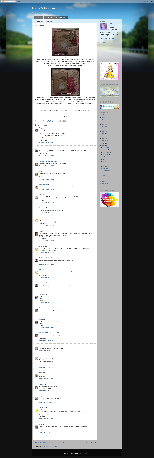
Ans (40, 424)
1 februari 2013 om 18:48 (46, 390)
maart (105, 164)
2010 (103, 186)
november (106, 147)
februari (105, 166)
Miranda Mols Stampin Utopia (48, 161)
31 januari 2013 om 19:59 (46, 156)
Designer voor (49, 17)
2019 (103, 131)
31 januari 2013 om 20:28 (46, 202)
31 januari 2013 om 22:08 (46, 314)
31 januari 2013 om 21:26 (46, 264)
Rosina (41, 231)
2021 (103, 126)
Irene (40, 194)
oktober (105, 150)
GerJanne (42, 407)
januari (105, 168)
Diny (40, 128)
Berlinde (41, 384)
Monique (42, 294)
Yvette (41, 319)
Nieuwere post (40, 443)
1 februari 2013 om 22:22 (46, 419)
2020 (103, 129)
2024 (103, 119)
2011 (103, 183)
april (104, 161)
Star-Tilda (105, 175)
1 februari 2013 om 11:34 (46, 367)
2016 (103, 138)
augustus (106, 154)
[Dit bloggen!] (60, 121)
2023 (103, 122)
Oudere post (91, 443)
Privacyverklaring (61, 17)
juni (104, 159)
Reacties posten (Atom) (50, 446)
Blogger (89, 453)
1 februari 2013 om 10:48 (46, 350)
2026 (103, 115)
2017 (103, 136)
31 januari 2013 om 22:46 (46, 327)
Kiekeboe (105, 177)
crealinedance (43, 184)
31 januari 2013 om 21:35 (46, 277)
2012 (103, 181)
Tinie (40, 269)
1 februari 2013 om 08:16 (46, 340)
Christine (42, 171)
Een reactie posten (42, 435)
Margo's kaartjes (43, 8)
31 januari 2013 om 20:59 (46, 252)
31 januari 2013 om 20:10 (46, 189)
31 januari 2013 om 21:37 (46, 289)
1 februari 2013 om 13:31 (46, 379)
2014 (103, 143)
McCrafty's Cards (44, 258)
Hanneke (42, 283)
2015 (103, 140)
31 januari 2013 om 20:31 (46, 212)
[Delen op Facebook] (64, 121)
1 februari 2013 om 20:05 (46, 402)
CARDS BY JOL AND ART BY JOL (49, 332)
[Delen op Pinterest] (65, 121)
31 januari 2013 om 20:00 (46, 166)
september (106, 152)
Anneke (41, 346)
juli (104, 157)
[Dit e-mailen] (58, 121)
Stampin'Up (106, 173)
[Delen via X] (62, 121)
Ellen (40, 148)
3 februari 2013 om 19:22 (46, 432)
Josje (41, 396)
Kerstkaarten (106, 170)
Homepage (38, 17)
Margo (111, 23)
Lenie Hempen (43, 356)
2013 (103, 145)
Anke (40, 307)
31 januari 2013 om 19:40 (46, 142)
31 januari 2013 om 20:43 (46, 225)
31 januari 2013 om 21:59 (46, 302)
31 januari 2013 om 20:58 (46, 241)
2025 (103, 117)
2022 (103, 124)
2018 (103, 133)
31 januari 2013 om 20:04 (46, 179)
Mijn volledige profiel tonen (107, 38)
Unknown (42, 218)
